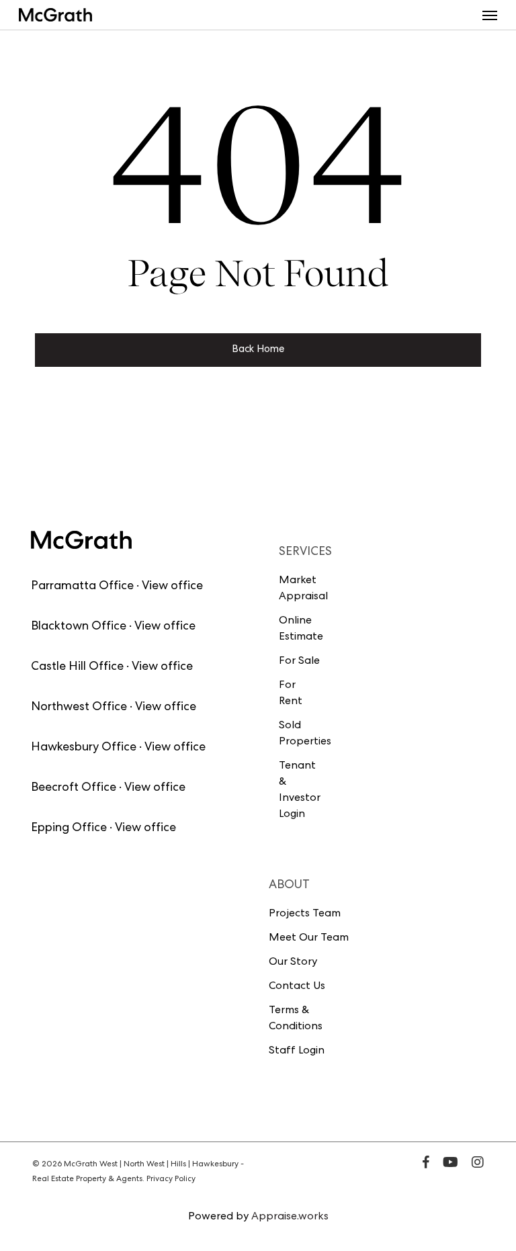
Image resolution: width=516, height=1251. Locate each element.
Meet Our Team (309, 938)
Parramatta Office (82, 586)
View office (172, 586)
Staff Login (297, 1051)
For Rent (290, 694)
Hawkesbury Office (83, 748)
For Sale (299, 661)
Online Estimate (300, 629)
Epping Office (69, 828)
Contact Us (297, 987)
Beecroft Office (73, 788)
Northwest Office (79, 707)
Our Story (293, 962)
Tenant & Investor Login (299, 790)
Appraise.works (290, 1217)
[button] (489, 14)
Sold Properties (300, 734)
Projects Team (305, 914)
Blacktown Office (78, 627)
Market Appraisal (300, 589)
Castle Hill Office (77, 667)
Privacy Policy (171, 1180)
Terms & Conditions (295, 1019)
